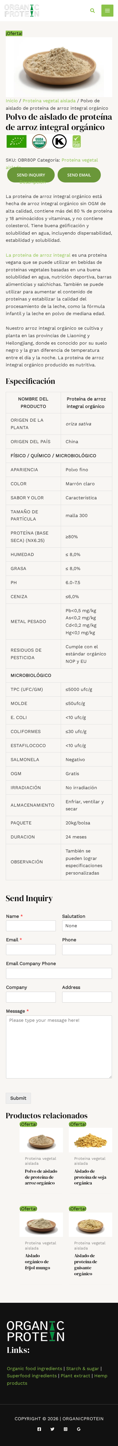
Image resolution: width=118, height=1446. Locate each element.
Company (16, 987)
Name (14, 916)
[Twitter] (52, 1429)
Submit (18, 1098)
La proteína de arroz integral (38, 255)
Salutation (73, 916)
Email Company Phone (31, 963)
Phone (69, 939)
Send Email (79, 175)
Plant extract (75, 1375)
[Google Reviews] (79, 1429)
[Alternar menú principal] (107, 11)
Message (17, 1011)
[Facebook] (39, 1429)
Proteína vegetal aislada (49, 100)
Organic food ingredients (34, 1368)
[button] (92, 10)
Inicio (12, 100)
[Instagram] (66, 1429)
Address (71, 987)
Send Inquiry (31, 175)
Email (14, 939)
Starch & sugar (82, 1368)
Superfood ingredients (32, 1375)
